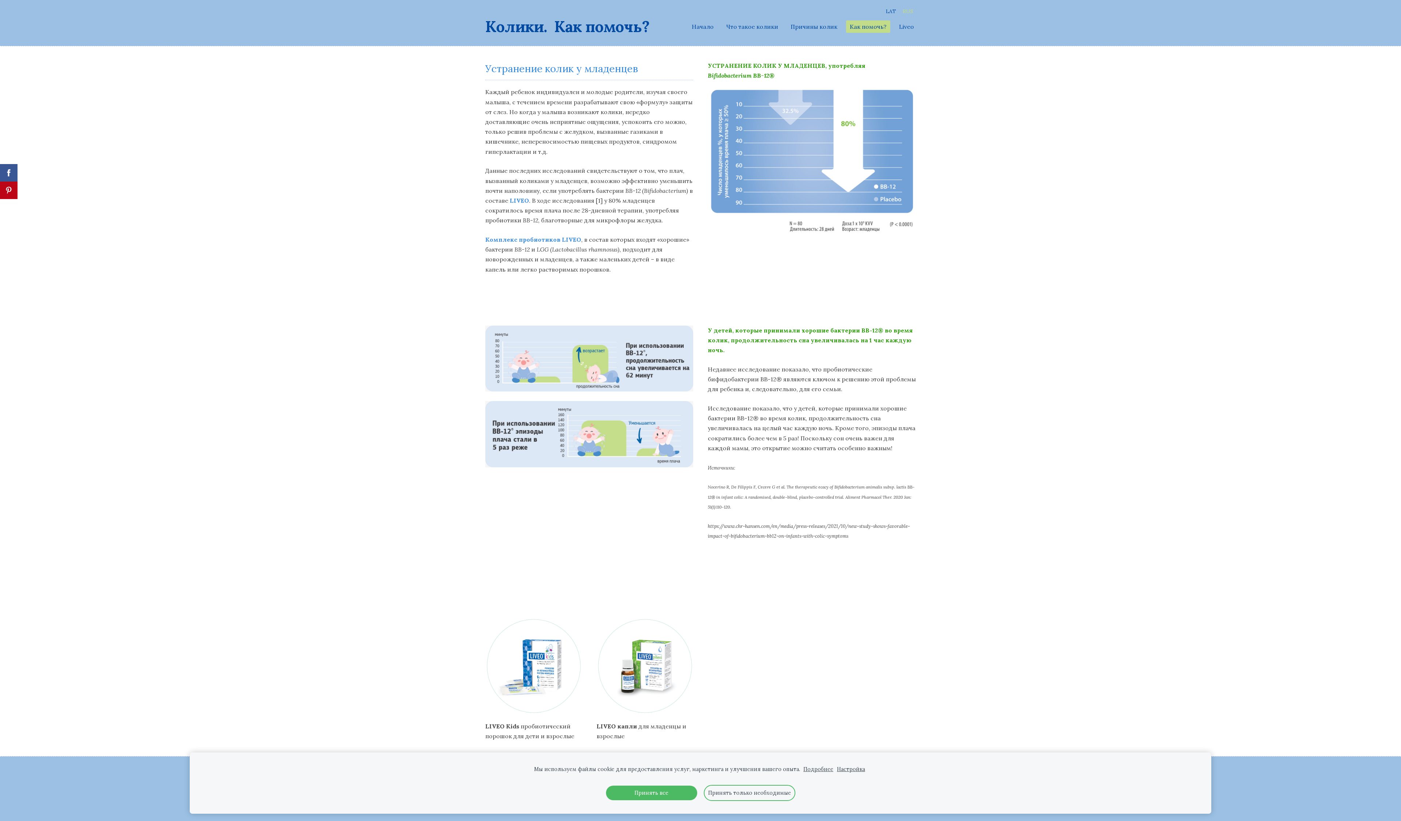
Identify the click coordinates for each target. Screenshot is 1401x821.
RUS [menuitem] (908, 11)
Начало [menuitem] (703, 26)
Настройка (851, 769)
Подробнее (818, 769)
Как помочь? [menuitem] (868, 26)
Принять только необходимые (749, 793)
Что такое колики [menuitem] (752, 26)
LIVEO (519, 200)
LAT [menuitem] (891, 11)
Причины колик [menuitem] (814, 26)
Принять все (651, 793)
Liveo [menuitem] (906, 26)
